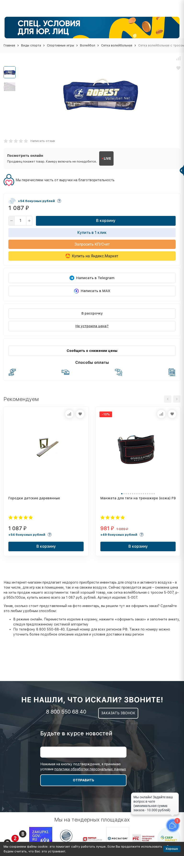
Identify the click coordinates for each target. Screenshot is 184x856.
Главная (9, 45)
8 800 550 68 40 (66, 712)
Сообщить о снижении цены (92, 351)
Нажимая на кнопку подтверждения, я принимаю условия (83, 766)
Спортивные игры (60, 45)
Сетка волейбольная (116, 45)
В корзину (105, 220)
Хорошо (172, 848)
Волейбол (87, 45)
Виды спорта (31, 45)
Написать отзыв (42, 141)
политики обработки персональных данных (90, 769)
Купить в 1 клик (92, 232)
